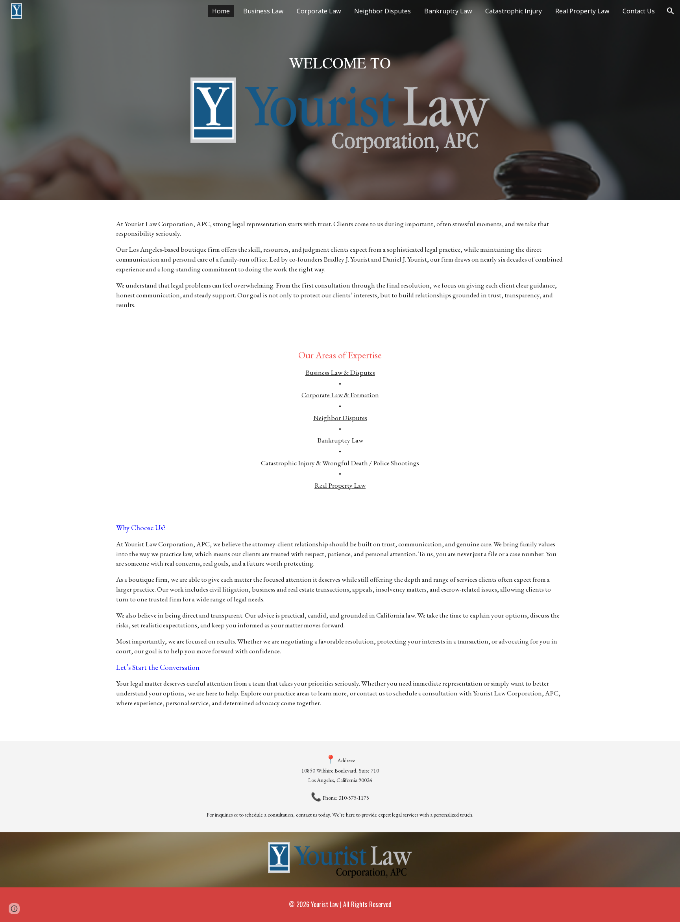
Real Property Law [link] (582, 11)
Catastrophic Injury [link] (513, 11)
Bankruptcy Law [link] (448, 11)
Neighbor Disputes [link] (382, 11)
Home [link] (221, 11)
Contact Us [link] (639, 11)
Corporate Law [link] (319, 11)
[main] (340, 62)
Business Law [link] (263, 11)
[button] (670, 11)
